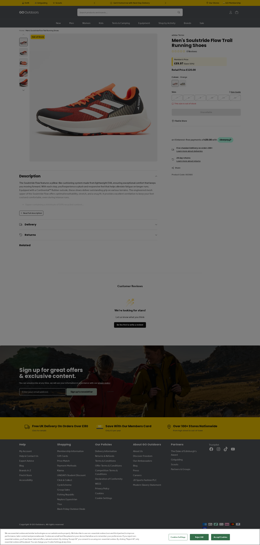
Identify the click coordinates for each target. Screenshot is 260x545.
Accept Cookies (220, 537)
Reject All (199, 537)
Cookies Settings (178, 537)
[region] (130, 537)
